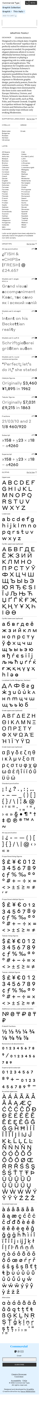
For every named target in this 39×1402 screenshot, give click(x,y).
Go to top (31, 119)
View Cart (27, 3)
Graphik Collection (11, 7)
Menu (33, 3)
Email (19, 1356)
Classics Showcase (18, 1374)
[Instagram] (19, 1352)
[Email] (21, 1352)
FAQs (25, 1381)
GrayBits (30, 1389)
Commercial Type (10, 2)
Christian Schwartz (23, 37)
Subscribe (19, 1364)
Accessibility (16, 1381)
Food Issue (19, 1376)
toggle (11, 11)
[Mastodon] (16, 1351)
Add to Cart (8, 16)
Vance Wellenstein (27, 1391)
